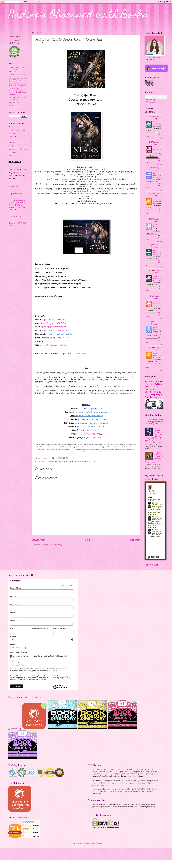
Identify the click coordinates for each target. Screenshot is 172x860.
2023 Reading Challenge (154, 168)
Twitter (12, 146)
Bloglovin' (12, 143)
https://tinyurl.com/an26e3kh (73, 353)
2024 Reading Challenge (154, 143)
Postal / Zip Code (59, 628)
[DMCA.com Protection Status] (105, 828)
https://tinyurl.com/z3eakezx (54, 326)
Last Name (14, 604)
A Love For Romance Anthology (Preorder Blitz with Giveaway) (154, 422)
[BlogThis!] (60, 458)
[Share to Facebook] (64, 458)
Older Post (134, 540)
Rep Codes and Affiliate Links (15, 81)
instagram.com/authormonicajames (91, 423)
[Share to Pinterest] (66, 458)
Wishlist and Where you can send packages (16, 70)
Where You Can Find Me (17, 76)
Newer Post (38, 540)
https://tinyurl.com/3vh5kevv (57, 337)
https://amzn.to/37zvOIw (53, 319)
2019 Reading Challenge (154, 271)
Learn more (14, 679)
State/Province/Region (40, 628)
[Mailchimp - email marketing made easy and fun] (60, 689)
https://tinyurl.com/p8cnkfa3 (55, 345)
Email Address (16, 588)
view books (159, 139)
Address (13, 612)
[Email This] (57, 458)
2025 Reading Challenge (154, 117)
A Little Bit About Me (17, 85)
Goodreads (13, 133)
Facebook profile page (18, 149)
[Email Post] (53, 458)
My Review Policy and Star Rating (18, 98)
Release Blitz (60, 461)
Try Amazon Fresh (16, 216)
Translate (153, 102)
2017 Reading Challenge (154, 322)
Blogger (99, 843)
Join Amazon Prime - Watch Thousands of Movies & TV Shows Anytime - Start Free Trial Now (17, 205)
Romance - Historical (74, 461)
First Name (14, 596)
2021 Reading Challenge (154, 220)
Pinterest (12, 152)
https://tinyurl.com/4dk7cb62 (55, 330)
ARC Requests (14, 102)
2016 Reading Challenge (154, 348)
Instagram (13, 136)
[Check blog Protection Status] (14, 57)
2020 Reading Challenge (154, 245)
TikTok (11, 140)
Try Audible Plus (15, 194)
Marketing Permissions (18, 652)
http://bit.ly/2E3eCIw (90, 430)
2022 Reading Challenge (154, 194)
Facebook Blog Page (17, 130)
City (11, 628)
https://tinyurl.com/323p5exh (54, 323)
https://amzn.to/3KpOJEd (90, 434)
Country (13, 636)
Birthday (13, 644)
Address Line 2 (15, 620)
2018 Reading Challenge (154, 297)
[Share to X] (62, 458)
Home (86, 540)
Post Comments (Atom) (52, 545)
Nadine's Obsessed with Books (78, 15)
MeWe (11, 156)
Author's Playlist (47, 461)
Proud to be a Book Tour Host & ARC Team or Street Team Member (17, 91)
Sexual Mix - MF (90, 461)
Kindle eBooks (14, 187)
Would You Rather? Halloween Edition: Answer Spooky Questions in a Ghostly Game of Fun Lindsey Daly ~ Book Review (154, 389)
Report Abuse (151, 565)
